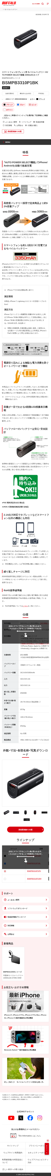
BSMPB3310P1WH (34, 878)
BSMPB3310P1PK (34, 871)
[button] (25, 830)
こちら (25, 606)
